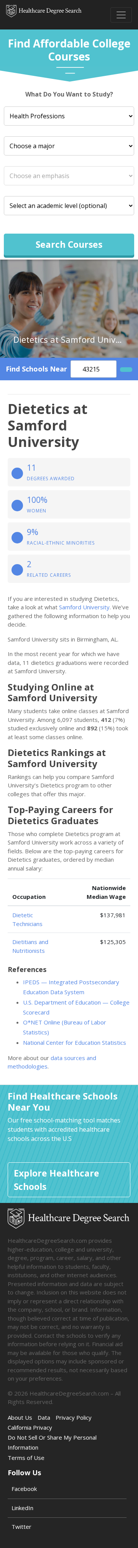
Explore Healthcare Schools (56, 1180)
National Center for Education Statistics (74, 1042)
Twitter (21, 1526)
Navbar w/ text (44, 15)
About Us (20, 1417)
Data (44, 1417)
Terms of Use (26, 1457)
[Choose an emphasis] (69, 175)
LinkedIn (22, 1508)
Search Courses (69, 244)
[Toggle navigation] (121, 15)
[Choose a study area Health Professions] (69, 116)
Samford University (84, 607)
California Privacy (30, 1427)
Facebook (24, 1488)
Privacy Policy (74, 1417)
